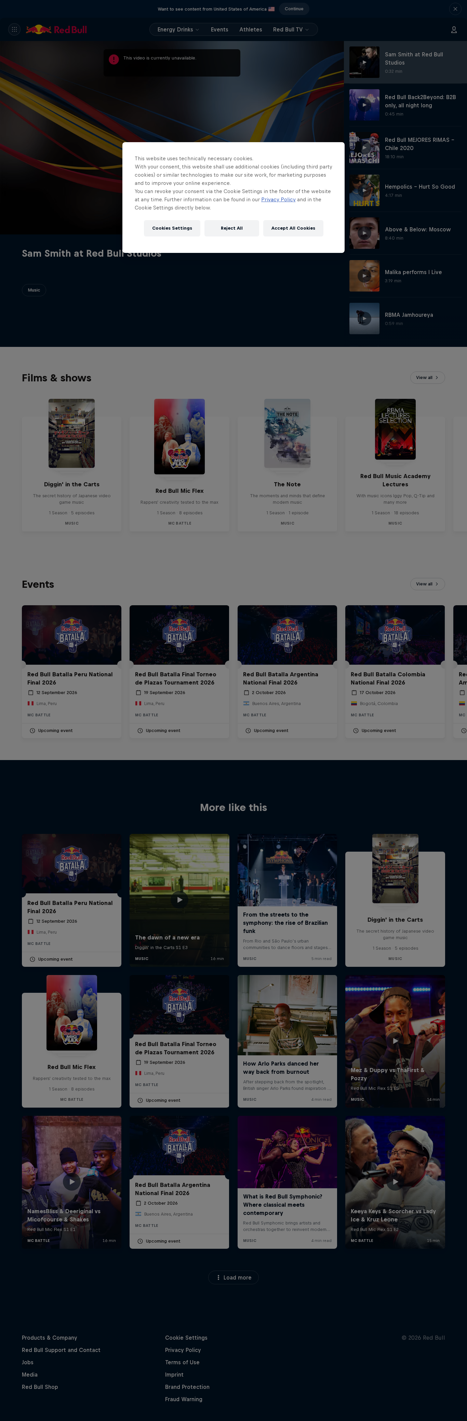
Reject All (232, 228)
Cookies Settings (172, 228)
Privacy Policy (278, 199)
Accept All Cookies (293, 228)
